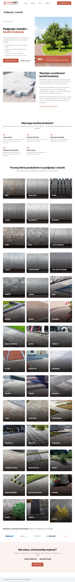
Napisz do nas (37, 564)
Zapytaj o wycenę (25, 60)
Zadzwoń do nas (65, 3)
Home (26, 3)
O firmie (33, 3)
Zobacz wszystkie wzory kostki (48, 106)
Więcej (47, 3)
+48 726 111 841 (45, 559)
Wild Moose (27, 579)
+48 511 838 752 (30, 559)
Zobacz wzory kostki (10, 60)
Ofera (39, 3)
